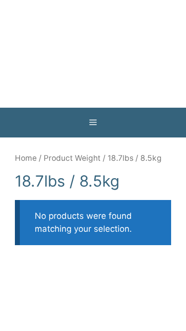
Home (26, 158)
